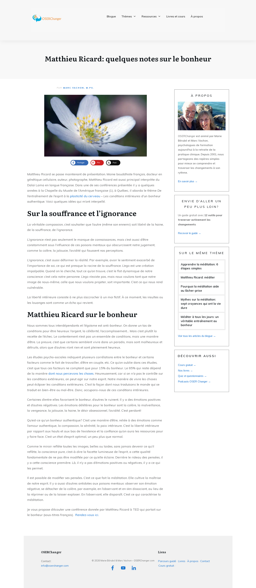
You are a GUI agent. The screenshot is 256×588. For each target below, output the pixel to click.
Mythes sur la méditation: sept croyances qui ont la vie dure (201, 304)
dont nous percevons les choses (71, 373)
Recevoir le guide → (189, 233)
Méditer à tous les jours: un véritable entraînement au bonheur (200, 321)
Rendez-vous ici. (87, 515)
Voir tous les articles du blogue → (197, 335)
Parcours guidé (167, 561)
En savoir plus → (187, 181)
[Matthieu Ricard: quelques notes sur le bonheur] (95, 126)
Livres (181, 561)
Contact (205, 561)
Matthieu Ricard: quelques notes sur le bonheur (128, 58)
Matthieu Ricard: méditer (198, 277)
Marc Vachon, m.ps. (78, 88)
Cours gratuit (166, 565)
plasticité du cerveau (85, 196)
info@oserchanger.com (55, 565)
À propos (192, 561)
